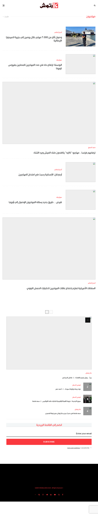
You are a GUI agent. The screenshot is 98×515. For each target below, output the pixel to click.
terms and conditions (73, 448)
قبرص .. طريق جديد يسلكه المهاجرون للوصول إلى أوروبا (35, 202)
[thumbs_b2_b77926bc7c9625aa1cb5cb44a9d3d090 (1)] (49, 113)
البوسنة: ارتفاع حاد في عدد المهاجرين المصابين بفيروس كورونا (35, 66)
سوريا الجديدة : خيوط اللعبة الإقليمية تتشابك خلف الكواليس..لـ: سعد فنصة (56, 401)
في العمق (91, 148)
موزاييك (59, 60)
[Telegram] (47, 495)
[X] (59, 495)
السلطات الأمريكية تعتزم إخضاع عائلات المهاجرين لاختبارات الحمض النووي (61, 288)
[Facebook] (62, 495)
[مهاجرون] (80, 200)
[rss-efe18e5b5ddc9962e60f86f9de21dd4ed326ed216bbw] (80, 36)
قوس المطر (76, 385)
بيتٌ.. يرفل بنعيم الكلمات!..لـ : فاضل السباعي (77, 377)
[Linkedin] (51, 495)
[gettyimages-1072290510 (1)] (49, 248)
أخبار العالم (58, 32)
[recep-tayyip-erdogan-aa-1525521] (80, 172)
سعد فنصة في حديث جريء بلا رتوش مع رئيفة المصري (63, 413)
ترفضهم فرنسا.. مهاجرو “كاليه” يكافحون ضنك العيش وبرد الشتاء (64, 152)
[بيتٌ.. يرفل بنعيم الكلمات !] (49, 343)
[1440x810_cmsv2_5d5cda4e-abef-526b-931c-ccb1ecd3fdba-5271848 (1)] (80, 64)
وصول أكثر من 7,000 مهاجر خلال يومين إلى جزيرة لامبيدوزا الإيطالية (34, 39)
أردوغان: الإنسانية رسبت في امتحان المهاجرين (40, 174)
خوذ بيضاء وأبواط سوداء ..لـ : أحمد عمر (68, 389)
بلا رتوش (88, 373)
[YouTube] (55, 495)
